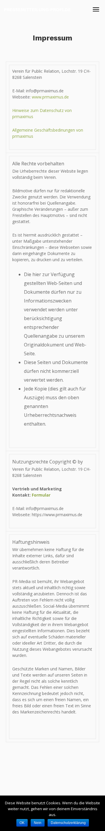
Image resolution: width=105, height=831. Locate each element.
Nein (37, 823)
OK (22, 823)
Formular (41, 495)
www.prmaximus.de (50, 97)
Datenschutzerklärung (68, 823)
